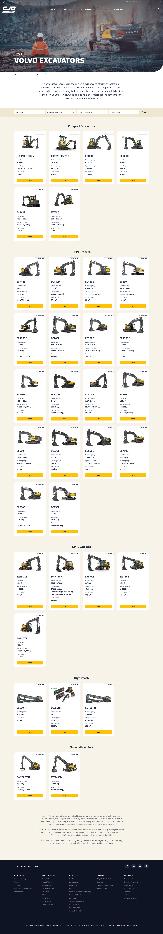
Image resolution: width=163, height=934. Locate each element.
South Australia (129, 888)
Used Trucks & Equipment (23, 888)
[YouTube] (140, 866)
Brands (142, 2)
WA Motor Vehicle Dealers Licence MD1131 (92, 925)
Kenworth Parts (47, 885)
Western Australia (130, 898)
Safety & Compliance (76, 901)
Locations (118, 10)
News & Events (150, 2)
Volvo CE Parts (47, 879)
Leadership (73, 885)
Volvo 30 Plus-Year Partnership (80, 892)
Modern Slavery (74, 908)
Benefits (100, 882)
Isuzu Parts (46, 898)
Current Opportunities (105, 885)
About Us (54, 10)
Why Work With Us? (104, 879)
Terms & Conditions (76, 911)
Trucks (16, 882)
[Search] (159, 9)
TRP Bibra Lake (47, 904)
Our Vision (73, 879)
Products (68, 10)
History (71, 888)
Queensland (128, 885)
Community (73, 898)
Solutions (17, 885)
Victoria (127, 895)
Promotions (18, 892)
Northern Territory (131, 882)
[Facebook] (127, 866)
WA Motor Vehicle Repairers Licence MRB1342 (123, 925)
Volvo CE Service (47, 882)
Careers (104, 10)
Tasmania (127, 892)
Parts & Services (87, 10)
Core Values (73, 882)
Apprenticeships (102, 888)
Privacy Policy (57, 925)
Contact (159, 2)
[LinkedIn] (133, 866)
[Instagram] (146, 866)
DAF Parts (45, 892)
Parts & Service (49, 875)
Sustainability (74, 904)
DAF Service (46, 895)
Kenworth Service (48, 888)
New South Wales (130, 879)
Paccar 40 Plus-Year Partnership (80, 895)
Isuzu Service (46, 901)
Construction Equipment (34, 74)
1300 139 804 (134, 2)
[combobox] (29, 112)
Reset (146, 112)
